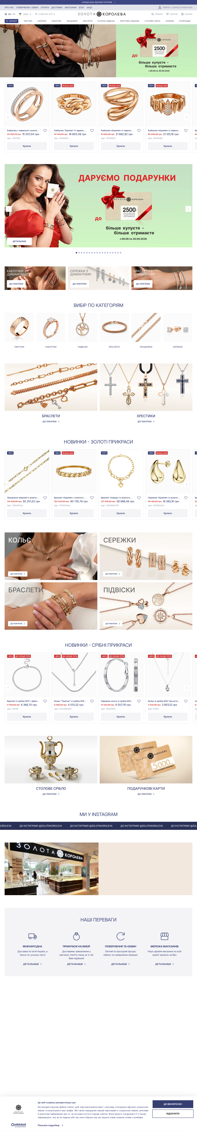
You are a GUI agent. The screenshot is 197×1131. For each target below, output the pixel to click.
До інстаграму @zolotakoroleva (65, 825)
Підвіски (83, 347)
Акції (89, 7)
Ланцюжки (71, 21)
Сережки (41, 21)
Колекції (170, 21)
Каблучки (56, 21)
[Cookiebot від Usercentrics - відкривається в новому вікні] (18, 1125)
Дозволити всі (173, 1104)
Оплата (45, 7)
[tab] (76, 252)
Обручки (28, 21)
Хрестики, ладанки (129, 21)
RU (14, 14)
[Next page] (187, 117)
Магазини (71, 7)
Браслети (87, 21)
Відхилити (172, 1113)
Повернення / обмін (27, 7)
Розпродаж (185, 21)
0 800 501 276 (45, 14)
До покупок (16, 284)
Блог (81, 7)
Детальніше (19, 241)
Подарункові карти (146, 788)
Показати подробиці (48, 1125)
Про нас (9, 7)
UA (9, 14)
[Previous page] (8, 117)
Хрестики (146, 416)
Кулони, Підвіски (106, 21)
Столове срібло (152, 21)
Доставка (57, 7)
